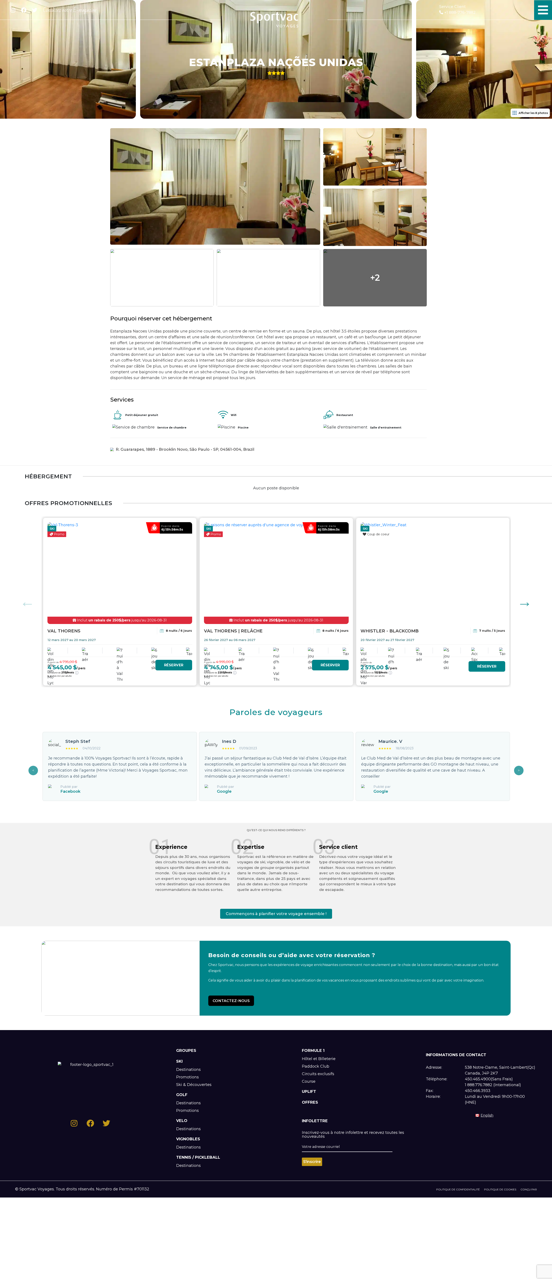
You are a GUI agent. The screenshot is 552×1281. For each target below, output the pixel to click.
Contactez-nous (231, 1001)
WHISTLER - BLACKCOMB (390, 630)
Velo (181, 1120)
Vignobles (188, 1139)
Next (524, 601)
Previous (27, 601)
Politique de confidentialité (458, 1189)
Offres (310, 1102)
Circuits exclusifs (318, 1073)
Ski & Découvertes (194, 1084)
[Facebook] (23, 10)
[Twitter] (34, 10)
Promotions (187, 1077)
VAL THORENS (63, 630)
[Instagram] (13, 10)
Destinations (188, 1069)
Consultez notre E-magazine (69, 10)
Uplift (309, 1091)
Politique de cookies (500, 1189)
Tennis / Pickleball (198, 1157)
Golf (181, 1094)
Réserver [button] (173, 665)
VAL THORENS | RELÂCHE (233, 630)
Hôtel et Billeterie (319, 1058)
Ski (179, 1061)
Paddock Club (315, 1066)
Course (308, 1081)
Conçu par (529, 1189)
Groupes (186, 1050)
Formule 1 (313, 1050)
